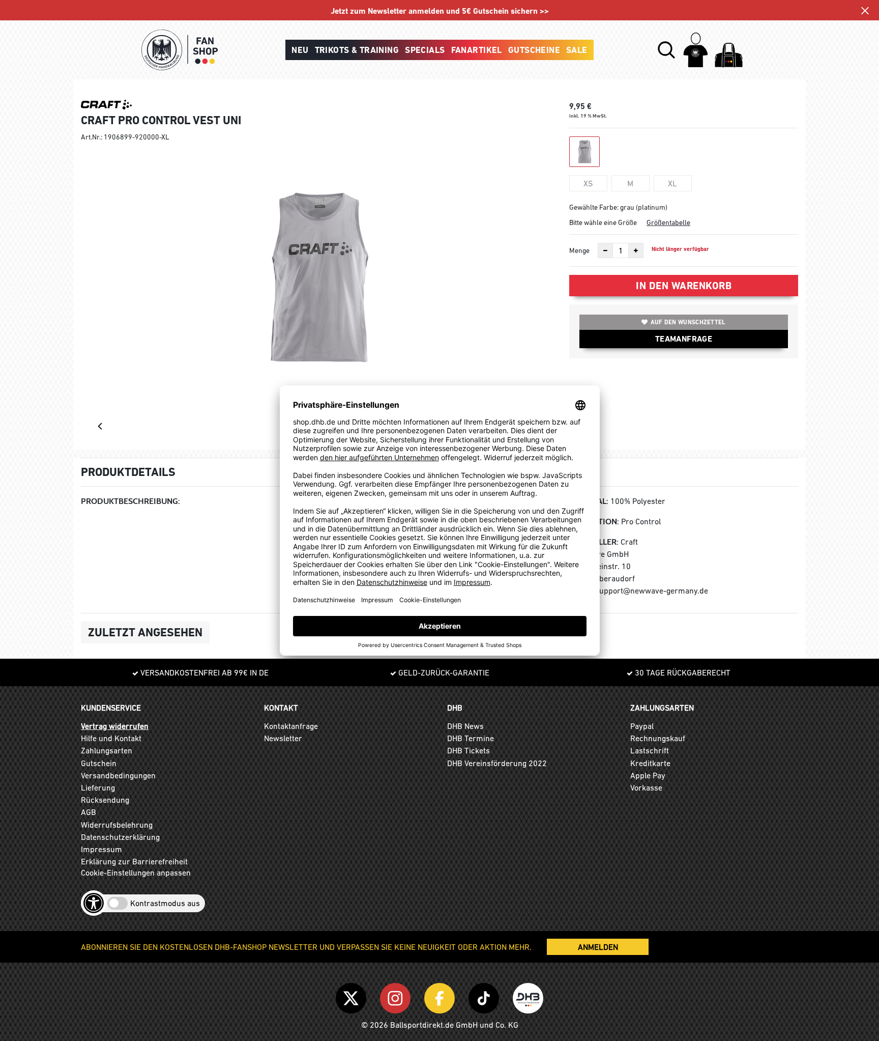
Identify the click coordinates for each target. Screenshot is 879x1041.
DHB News (465, 725)
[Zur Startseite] (179, 49)
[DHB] (528, 996)
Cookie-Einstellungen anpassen (136, 872)
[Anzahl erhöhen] (635, 250)
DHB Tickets (468, 750)
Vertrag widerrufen (115, 725)
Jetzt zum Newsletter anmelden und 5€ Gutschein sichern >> (440, 11)
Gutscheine (534, 50)
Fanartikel (476, 50)
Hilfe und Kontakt (111, 738)
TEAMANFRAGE (683, 339)
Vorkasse (646, 787)
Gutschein (98, 763)
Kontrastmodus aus (165, 903)
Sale (577, 50)
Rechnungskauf (657, 738)
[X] (353, 996)
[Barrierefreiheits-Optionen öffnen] (93, 903)
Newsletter (283, 738)
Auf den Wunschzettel (688, 322)
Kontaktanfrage (291, 725)
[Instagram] (397, 996)
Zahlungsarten (106, 750)
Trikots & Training (357, 50)
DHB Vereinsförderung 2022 (497, 763)
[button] (666, 50)
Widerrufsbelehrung (117, 824)
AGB (88, 812)
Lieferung (98, 787)
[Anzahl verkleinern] (605, 250)
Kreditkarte (650, 763)
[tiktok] (485, 996)
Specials (425, 50)
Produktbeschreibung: (130, 501)
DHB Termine (470, 738)
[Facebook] (441, 996)
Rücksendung (105, 799)
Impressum (101, 849)
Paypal (642, 725)
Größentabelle (668, 222)
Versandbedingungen (118, 775)
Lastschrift (649, 750)
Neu (299, 50)
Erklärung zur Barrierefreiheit (134, 861)
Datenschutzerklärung (120, 836)
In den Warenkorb (683, 285)
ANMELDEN (598, 946)
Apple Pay (647, 775)
